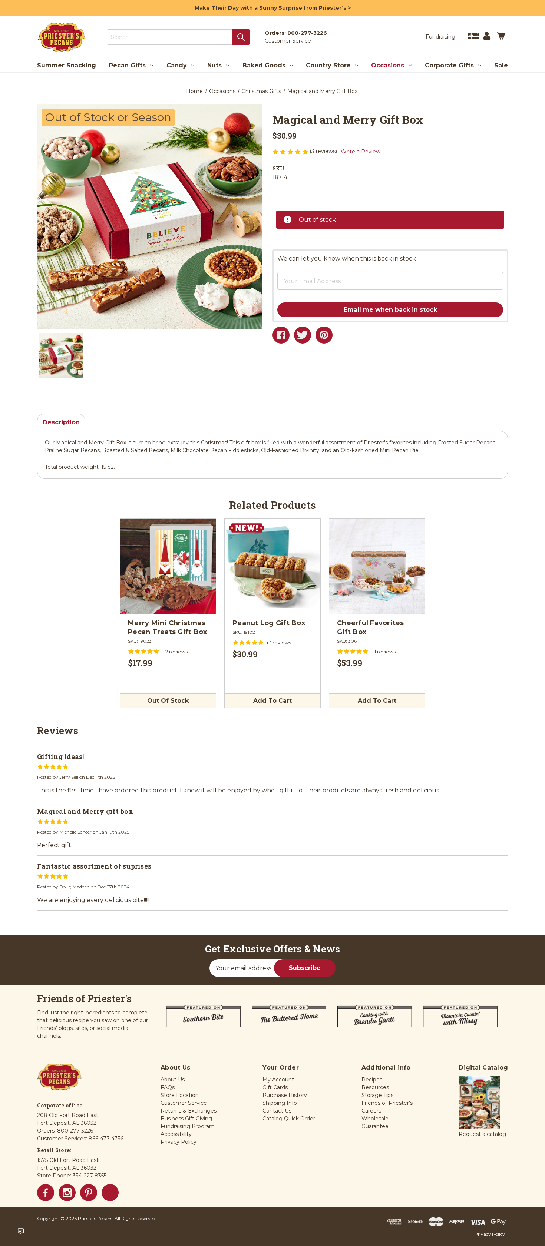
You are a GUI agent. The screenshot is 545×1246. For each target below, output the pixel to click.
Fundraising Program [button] (188, 1126)
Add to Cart (272, 700)
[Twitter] (302, 335)
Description (61, 422)
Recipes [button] (371, 1079)
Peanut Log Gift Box (268, 623)
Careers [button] (371, 1110)
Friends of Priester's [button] (387, 1103)
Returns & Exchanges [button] (189, 1110)
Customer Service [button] (184, 1103)
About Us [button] (173, 1079)
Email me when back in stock (390, 309)
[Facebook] (281, 335)
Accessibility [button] (176, 1134)
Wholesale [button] (375, 1118)
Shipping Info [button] (279, 1103)
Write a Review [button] (360, 151)
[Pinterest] (324, 335)
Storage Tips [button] (377, 1095)
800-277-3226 (307, 33)
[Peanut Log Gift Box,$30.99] (272, 566)
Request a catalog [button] (482, 1134)
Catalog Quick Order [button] (288, 1118)
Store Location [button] (180, 1095)
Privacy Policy (490, 1234)
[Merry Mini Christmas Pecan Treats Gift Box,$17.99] (168, 566)
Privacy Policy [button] (178, 1142)
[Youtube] (110, 1192)
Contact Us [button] (276, 1110)
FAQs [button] (168, 1087)
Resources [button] (375, 1087)
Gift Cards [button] (275, 1087)
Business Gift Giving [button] (186, 1118)
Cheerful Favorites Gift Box (370, 627)
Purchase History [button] (284, 1095)
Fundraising (440, 36)
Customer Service (288, 40)
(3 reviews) (324, 151)
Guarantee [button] (375, 1126)
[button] (377, 275)
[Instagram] (67, 1192)
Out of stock (168, 700)
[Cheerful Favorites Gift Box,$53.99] (377, 566)
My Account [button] (278, 1079)
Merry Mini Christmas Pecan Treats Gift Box (167, 627)
